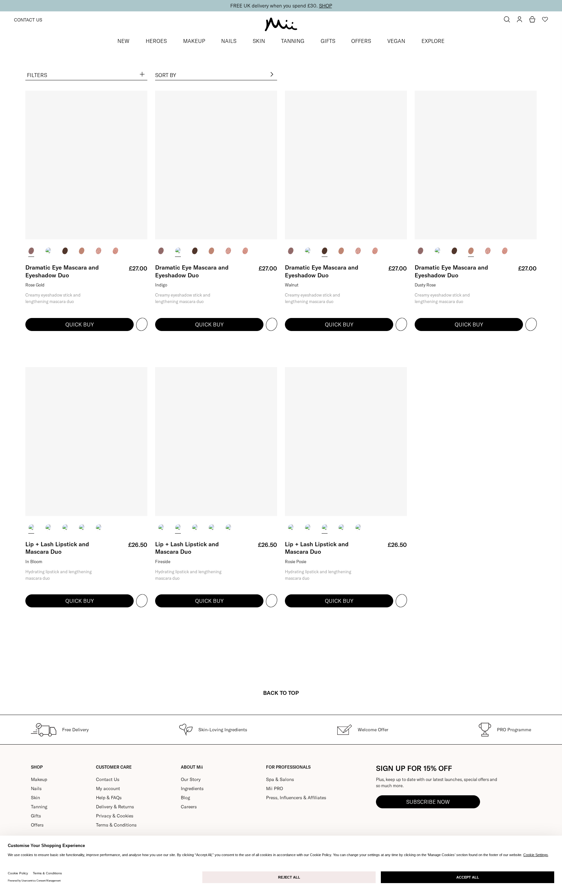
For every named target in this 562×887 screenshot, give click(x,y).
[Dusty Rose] (82, 251)
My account (108, 788)
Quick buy (79, 324)
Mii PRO (274, 788)
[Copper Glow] (98, 251)
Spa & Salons (280, 779)
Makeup (39, 779)
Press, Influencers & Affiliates (296, 798)
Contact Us (28, 20)
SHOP (325, 6)
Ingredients (192, 788)
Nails (36, 788)
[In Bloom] (31, 527)
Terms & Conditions (116, 825)
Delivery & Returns (115, 807)
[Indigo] (48, 251)
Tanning (39, 807)
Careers (189, 807)
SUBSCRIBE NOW (428, 802)
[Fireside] (48, 527)
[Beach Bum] (82, 527)
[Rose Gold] (31, 251)
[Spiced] (98, 527)
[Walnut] (65, 251)
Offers (37, 825)
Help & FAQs (109, 798)
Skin (35, 798)
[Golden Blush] (115, 251)
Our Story (191, 779)
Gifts (36, 816)
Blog (185, 798)
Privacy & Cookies (114, 816)
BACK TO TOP (281, 692)
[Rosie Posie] (65, 527)
